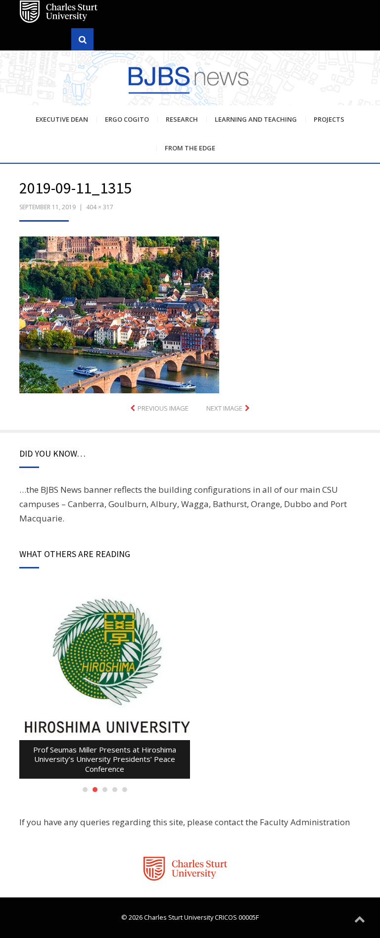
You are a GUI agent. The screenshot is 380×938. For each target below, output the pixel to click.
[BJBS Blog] (190, 79)
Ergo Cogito (127, 119)
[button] (119, 314)
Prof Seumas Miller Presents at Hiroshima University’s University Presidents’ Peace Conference (104, 759)
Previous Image (163, 408)
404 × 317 (99, 207)
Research (182, 119)
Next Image (224, 408)
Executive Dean (62, 119)
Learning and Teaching (256, 119)
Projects (329, 119)
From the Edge (190, 147)
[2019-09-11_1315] (119, 314)
